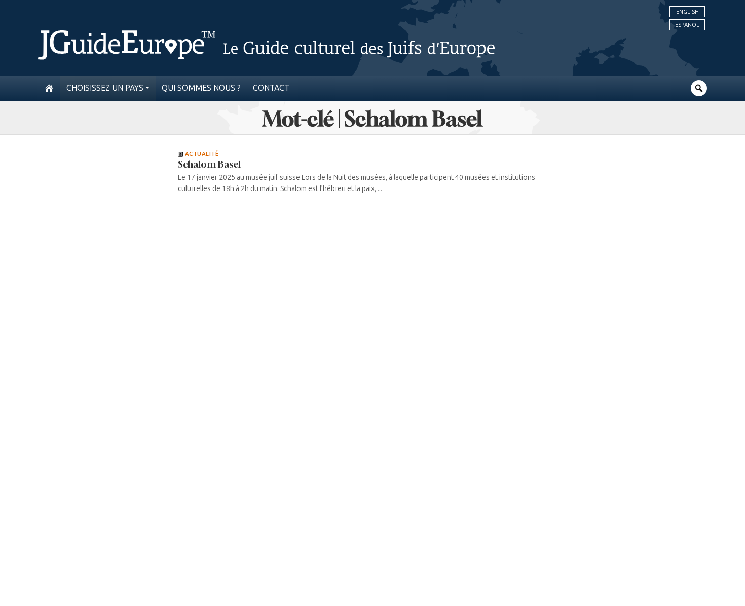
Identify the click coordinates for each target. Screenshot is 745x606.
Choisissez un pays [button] (104, 88)
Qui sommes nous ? (201, 88)
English (687, 11)
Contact (271, 88)
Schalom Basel (209, 164)
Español (687, 24)
